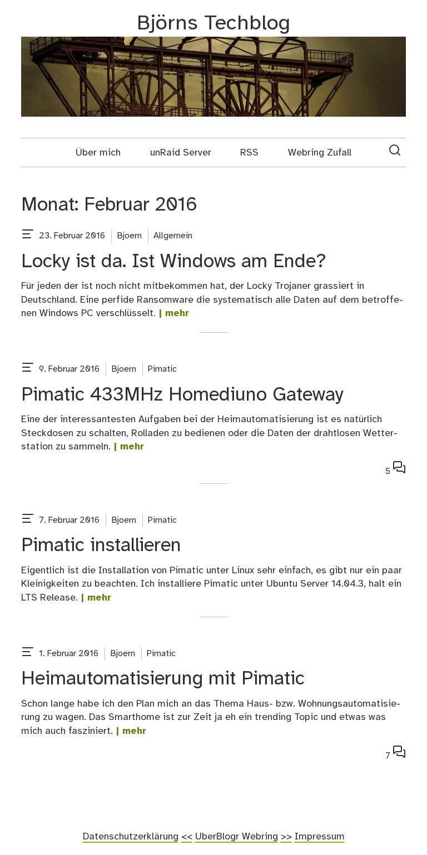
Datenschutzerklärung (130, 837)
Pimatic (162, 369)
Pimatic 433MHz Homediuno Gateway (182, 395)
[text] (27, 236)
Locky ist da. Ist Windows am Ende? (173, 262)
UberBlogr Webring (236, 837)
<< (186, 837)
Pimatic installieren (101, 546)
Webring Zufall (319, 153)
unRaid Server (180, 153)
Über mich (98, 153)
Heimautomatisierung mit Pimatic (163, 679)
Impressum (320, 837)
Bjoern (129, 236)
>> (286, 837)
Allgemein (172, 236)
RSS (249, 153)
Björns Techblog (213, 23)
